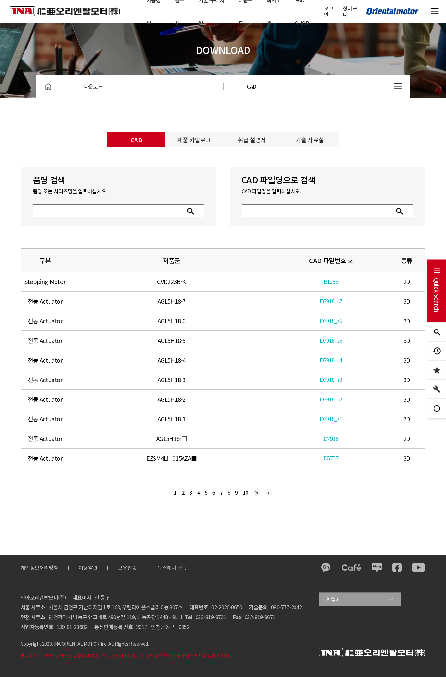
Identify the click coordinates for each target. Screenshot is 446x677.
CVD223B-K (171, 281)
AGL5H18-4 (171, 360)
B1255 (331, 282)
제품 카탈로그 (194, 139)
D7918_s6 (331, 321)
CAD (251, 86)
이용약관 (88, 567)
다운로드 (93, 86)
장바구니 (350, 11)
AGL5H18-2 (171, 399)
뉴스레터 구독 (172, 567)
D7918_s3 (331, 380)
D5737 (330, 458)
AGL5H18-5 (171, 340)
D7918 (330, 438)
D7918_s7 (331, 301)
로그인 (328, 11)
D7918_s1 (331, 419)
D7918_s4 (331, 360)
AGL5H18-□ (171, 438)
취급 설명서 (252, 139)
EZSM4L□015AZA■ (171, 458)
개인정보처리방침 (39, 567)
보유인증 (127, 567)
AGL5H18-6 (171, 320)
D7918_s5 (331, 340)
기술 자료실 (309, 139)
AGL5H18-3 (171, 379)
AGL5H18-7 (171, 301)
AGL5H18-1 (171, 419)
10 (245, 492)
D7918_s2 (331, 399)
